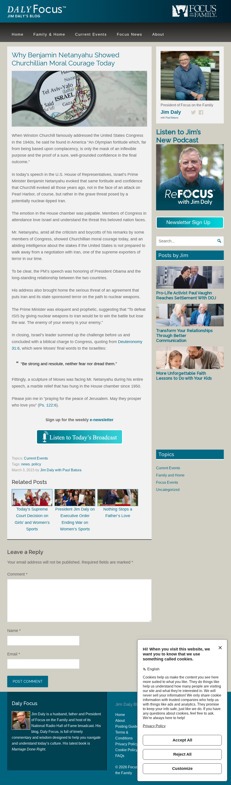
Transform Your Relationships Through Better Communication (184, 335)
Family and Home (170, 475)
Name (14, 630)
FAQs (119, 756)
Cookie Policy (126, 750)
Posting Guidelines (130, 726)
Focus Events (167, 482)
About (120, 720)
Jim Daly (36, 12)
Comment (17, 574)
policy (36, 464)
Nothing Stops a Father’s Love (117, 512)
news (25, 464)
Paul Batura (172, 117)
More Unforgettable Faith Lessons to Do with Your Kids (184, 376)
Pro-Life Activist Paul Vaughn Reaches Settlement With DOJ (186, 295)
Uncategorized (168, 490)
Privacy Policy (126, 744)
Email (13, 654)
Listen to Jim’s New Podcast (178, 136)
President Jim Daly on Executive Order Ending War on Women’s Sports (75, 519)
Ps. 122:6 (47, 405)
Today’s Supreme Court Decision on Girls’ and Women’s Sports (32, 519)
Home (120, 715)
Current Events (36, 458)
